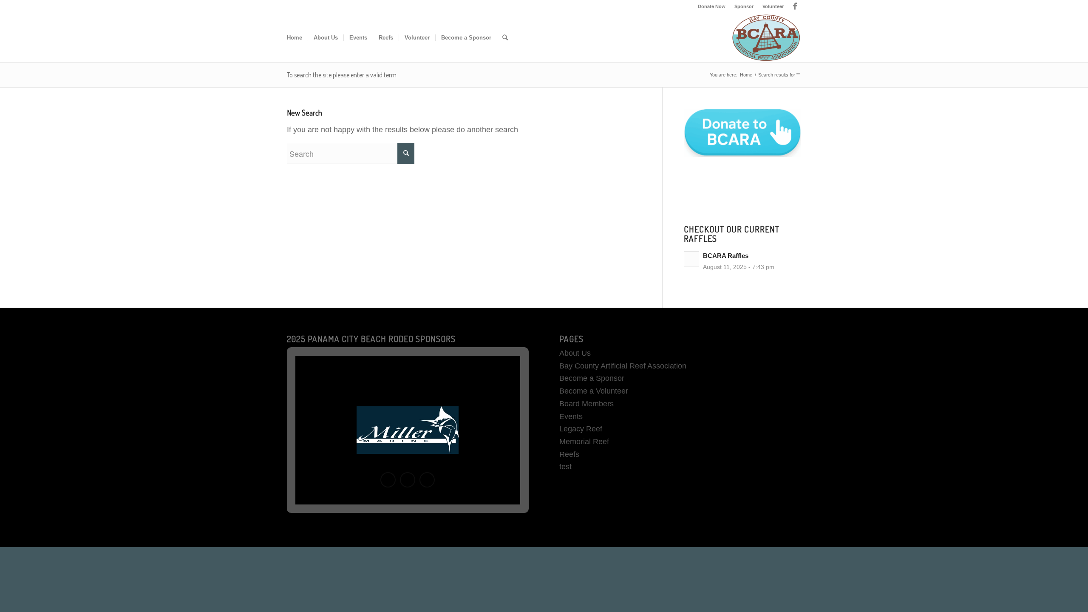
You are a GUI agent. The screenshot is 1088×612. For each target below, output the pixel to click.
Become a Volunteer (593, 391)
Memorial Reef (584, 441)
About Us (575, 353)
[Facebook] (794, 6)
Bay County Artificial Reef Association (622, 366)
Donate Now (711, 6)
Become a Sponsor (591, 378)
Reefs (569, 454)
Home (746, 74)
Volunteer (773, 6)
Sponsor (744, 6)
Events (571, 416)
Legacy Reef (580, 429)
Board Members (586, 404)
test (565, 466)
